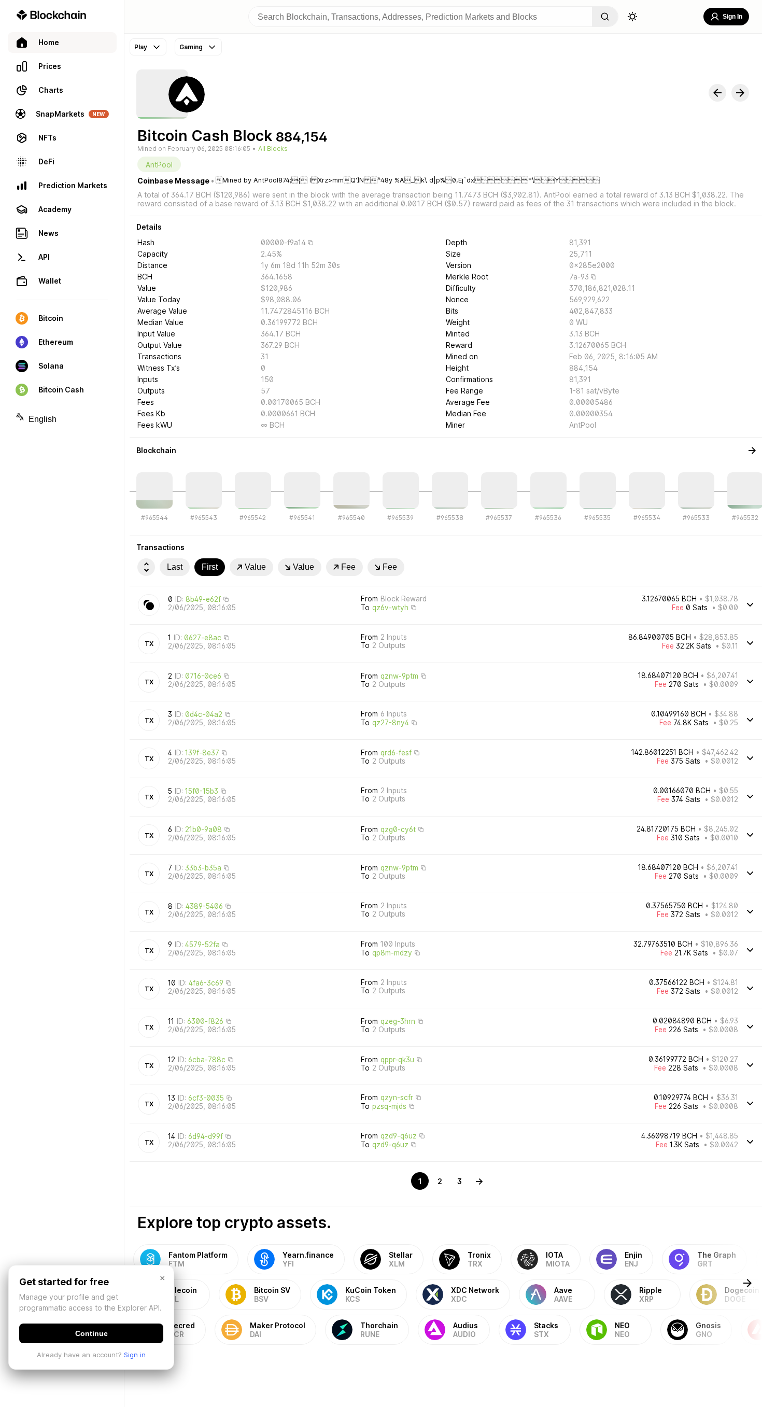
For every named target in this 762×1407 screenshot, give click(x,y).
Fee (348, 566)
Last (174, 566)
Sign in (135, 1354)
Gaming (191, 47)
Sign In (732, 16)
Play (140, 47)
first (210, 566)
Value (255, 566)
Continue (91, 1333)
